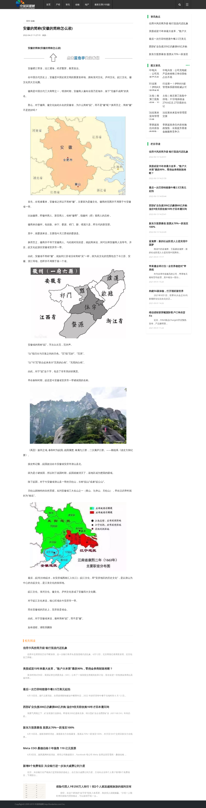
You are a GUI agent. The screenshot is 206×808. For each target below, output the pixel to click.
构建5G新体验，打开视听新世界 (166, 291)
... (188, 64)
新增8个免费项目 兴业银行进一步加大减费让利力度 (54, 766)
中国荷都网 (24, 21)
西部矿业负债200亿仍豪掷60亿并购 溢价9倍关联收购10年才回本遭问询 (66, 707)
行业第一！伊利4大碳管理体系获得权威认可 (175, 85)
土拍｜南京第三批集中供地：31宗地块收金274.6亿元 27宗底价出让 (175, 101)
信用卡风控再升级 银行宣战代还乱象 (45, 648)
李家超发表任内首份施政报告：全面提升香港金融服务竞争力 (175, 128)
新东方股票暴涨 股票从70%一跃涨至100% (48, 727)
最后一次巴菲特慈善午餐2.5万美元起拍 (46, 689)
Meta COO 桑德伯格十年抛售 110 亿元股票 (49, 748)
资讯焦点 (155, 16)
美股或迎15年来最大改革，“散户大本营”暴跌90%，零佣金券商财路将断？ (68, 668)
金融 (33, 21)
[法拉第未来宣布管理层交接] (155, 119)
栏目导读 (155, 144)
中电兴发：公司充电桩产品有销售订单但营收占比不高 (175, 73)
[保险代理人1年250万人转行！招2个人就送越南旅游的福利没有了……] (34, 797)
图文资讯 (155, 65)
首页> (28, 21)
